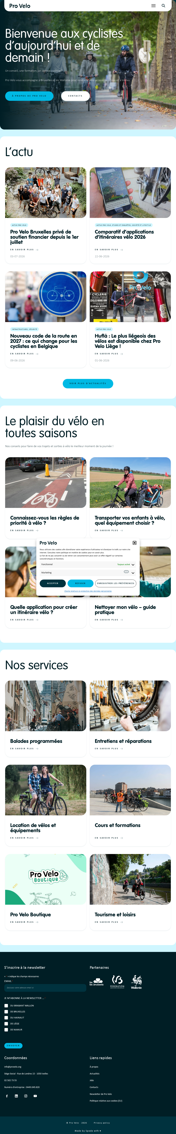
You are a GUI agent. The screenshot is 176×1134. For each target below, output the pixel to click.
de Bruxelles (17, 1012)
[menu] (153, 6)
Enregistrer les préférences (115, 583)
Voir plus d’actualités (88, 384)
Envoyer (13, 1046)
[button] (134, 542)
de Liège (14, 1024)
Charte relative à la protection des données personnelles (88, 591)
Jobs (92, 1080)
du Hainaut (17, 1018)
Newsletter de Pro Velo (101, 1094)
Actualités (94, 1074)
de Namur (16, 1030)
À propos (94, 1067)
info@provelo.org (12, 1067)
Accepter (52, 583)
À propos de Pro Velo (29, 96)
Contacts (75, 96)
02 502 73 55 (10, 1080)
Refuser (80, 583)
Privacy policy (102, 1123)
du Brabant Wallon (22, 1005)
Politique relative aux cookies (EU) (106, 1101)
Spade (89, 1131)
